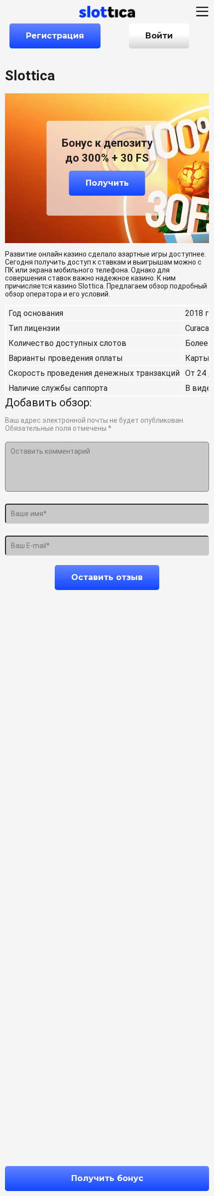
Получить (107, 183)
